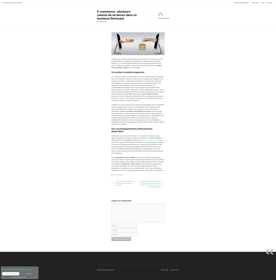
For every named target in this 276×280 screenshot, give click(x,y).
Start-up (270, 2)
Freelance (255, 2)
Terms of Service (174, 270)
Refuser (28, 273)
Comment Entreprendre (12, 3)
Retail (263, 2)
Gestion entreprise (118, 175)
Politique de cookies (16, 277)
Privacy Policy (23, 277)
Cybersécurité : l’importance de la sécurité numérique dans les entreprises (125, 183)
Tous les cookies (11, 273)
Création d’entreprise (241, 2)
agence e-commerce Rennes (151, 140)
